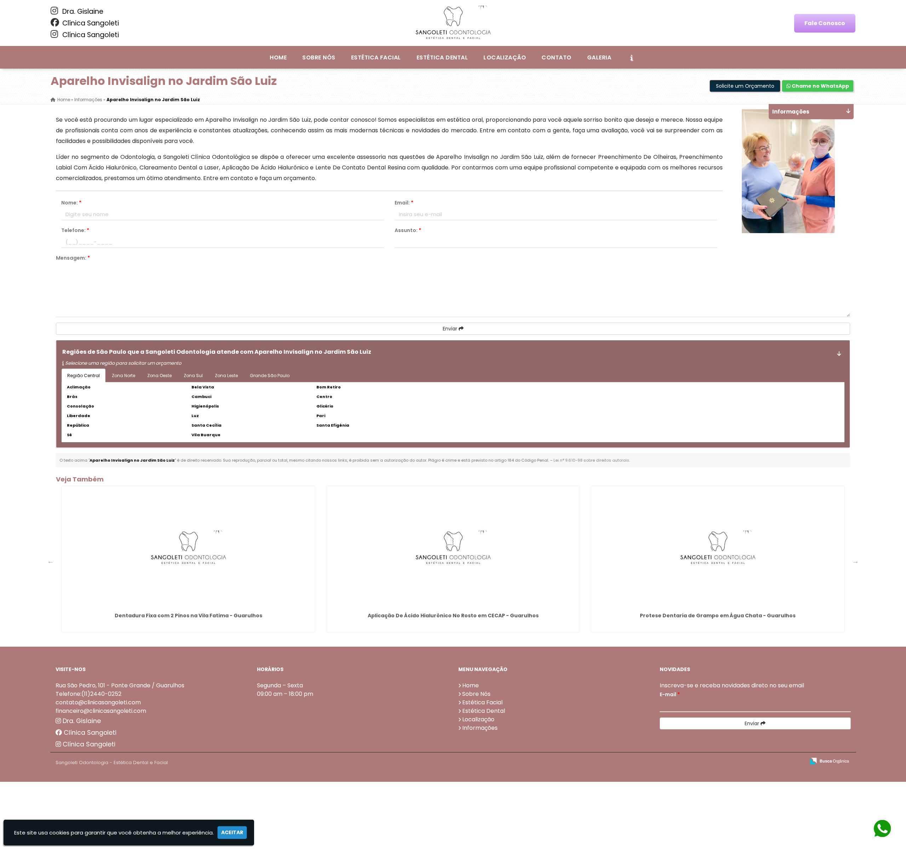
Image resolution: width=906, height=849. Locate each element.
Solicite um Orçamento (745, 85)
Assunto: (408, 230)
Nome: (71, 202)
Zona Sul (193, 375)
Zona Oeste (159, 375)
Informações (480, 728)
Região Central (83, 375)
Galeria (599, 57)
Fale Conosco (824, 23)
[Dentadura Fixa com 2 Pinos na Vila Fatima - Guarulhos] (188, 548)
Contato (556, 57)
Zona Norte (123, 375)
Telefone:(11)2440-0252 (88, 694)
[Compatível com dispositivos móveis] (797, 761)
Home (278, 57)
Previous (50, 561)
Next (855, 561)
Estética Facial (376, 57)
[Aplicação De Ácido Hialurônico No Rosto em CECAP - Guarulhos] (453, 548)
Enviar (451, 328)
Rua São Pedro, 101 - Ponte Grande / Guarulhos (120, 685)
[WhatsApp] (882, 829)
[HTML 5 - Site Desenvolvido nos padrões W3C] (748, 761)
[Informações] (631, 57)
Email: (404, 202)
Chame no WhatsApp (820, 85)
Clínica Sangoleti (90, 23)
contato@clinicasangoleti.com (98, 702)
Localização (504, 57)
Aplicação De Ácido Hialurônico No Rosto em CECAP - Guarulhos (453, 615)
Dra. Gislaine (82, 11)
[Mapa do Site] (729, 761)
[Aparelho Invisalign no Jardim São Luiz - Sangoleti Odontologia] (453, 23)
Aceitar (232, 832)
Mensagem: (73, 257)
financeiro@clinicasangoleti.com (101, 711)
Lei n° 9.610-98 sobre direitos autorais (591, 460)
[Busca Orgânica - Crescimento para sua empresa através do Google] (829, 760)
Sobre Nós (318, 57)
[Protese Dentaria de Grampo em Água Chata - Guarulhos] (717, 548)
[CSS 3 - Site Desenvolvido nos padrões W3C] (772, 761)
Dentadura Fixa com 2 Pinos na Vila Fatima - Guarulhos (188, 615)
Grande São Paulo (269, 375)
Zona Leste (226, 375)
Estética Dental (442, 57)
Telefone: (75, 230)
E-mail (670, 694)
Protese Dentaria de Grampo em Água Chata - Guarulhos (718, 615)
